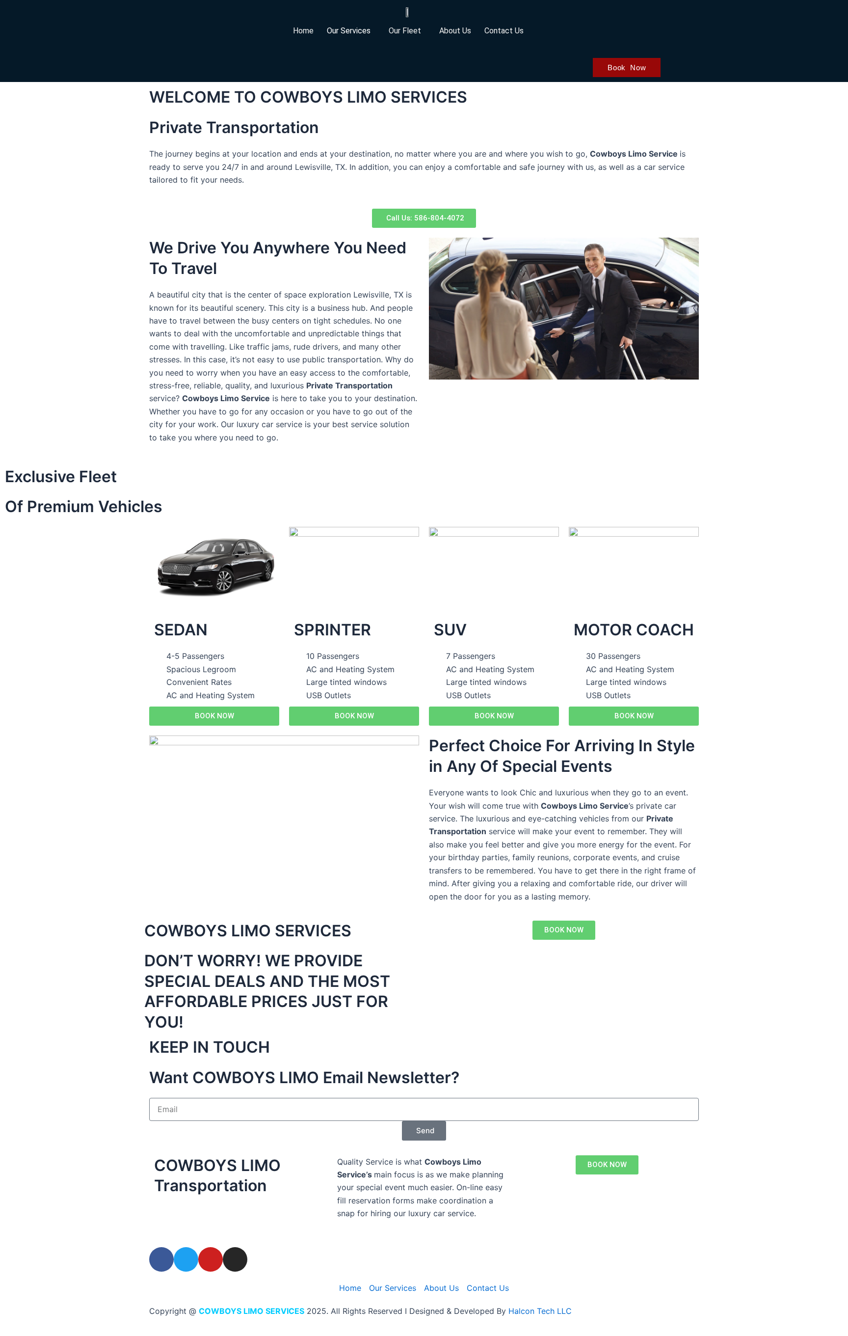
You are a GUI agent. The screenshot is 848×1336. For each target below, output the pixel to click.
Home (303, 30)
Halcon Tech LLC (540, 1311)
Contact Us (504, 30)
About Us (455, 30)
